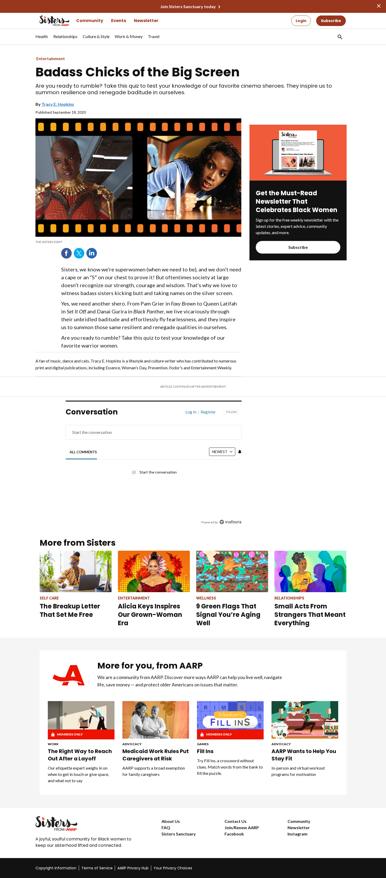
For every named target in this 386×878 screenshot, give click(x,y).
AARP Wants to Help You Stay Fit (304, 755)
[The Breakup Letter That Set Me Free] (76, 571)
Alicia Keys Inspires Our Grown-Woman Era (150, 614)
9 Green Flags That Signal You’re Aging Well (228, 614)
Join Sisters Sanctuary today (188, 6)
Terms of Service (97, 868)
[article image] (298, 178)
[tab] (83, 451)
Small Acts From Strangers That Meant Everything (310, 614)
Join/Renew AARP (242, 827)
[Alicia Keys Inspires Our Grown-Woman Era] (154, 571)
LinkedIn (91, 253)
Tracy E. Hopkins (57, 104)
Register (208, 411)
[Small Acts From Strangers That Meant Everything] (310, 571)
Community (89, 21)
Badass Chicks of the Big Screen (137, 72)
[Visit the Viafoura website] (230, 522)
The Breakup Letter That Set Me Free (70, 610)
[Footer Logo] (87, 823)
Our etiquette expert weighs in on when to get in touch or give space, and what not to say (78, 774)
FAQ (165, 827)
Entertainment (50, 58)
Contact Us (236, 821)
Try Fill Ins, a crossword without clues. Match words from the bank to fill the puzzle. (230, 767)
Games (202, 744)
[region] (154, 468)
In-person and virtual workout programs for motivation (298, 771)
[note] (138, 242)
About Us (170, 821)
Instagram (297, 833)
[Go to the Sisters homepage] (48, 20)
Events (118, 21)
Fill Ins (205, 751)
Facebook (66, 253)
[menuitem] (41, 39)
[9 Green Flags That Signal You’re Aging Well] (232, 571)
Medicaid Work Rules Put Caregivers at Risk (155, 755)
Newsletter (146, 21)
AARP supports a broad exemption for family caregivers (153, 771)
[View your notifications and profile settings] (240, 452)
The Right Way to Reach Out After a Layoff (80, 755)
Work (53, 744)
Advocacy (132, 744)
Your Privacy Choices (173, 868)
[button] (339, 37)
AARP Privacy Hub (133, 868)
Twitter (79, 253)
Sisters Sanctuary (178, 833)
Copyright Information (55, 868)
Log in (190, 411)
